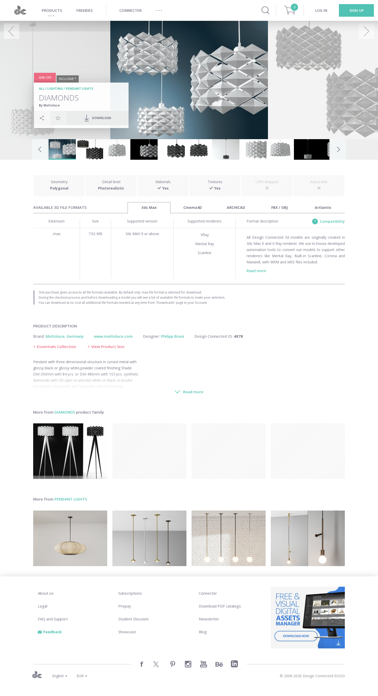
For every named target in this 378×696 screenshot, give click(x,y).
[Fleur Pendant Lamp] (70, 538)
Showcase (127, 631)
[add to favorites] (58, 117)
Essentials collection (56, 346)
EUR (80, 675)
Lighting (55, 88)
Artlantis (323, 207)
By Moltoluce (49, 105)
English (58, 675)
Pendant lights (79, 88)
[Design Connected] (20, 10)
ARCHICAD (236, 207)
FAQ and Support (53, 618)
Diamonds (65, 412)
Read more (256, 270)
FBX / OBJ (279, 207)
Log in (321, 10)
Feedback (52, 631)
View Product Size (107, 346)
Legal (42, 606)
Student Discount (133, 618)
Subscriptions (130, 593)
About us (45, 593)
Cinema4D (192, 207)
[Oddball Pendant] (229, 538)
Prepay (124, 606)
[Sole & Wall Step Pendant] (308, 538)
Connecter (208, 593)
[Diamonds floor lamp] (70, 451)
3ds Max (149, 207)
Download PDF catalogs (220, 606)
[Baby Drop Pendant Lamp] (149, 538)
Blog (203, 631)
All (41, 88)
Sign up (356, 10)
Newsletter (209, 618)
